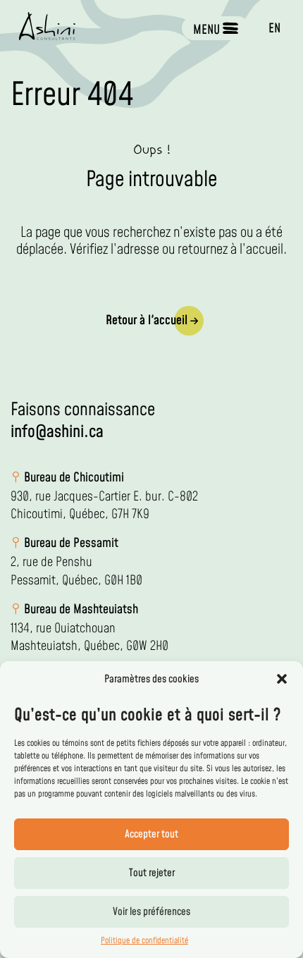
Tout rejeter (152, 873)
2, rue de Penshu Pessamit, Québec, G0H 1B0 (76, 571)
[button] (282, 679)
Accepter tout (151, 834)
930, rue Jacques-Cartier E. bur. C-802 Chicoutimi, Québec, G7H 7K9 (104, 505)
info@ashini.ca (57, 432)
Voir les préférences (151, 911)
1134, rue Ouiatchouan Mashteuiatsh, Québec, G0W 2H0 (89, 637)
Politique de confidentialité (144, 941)
